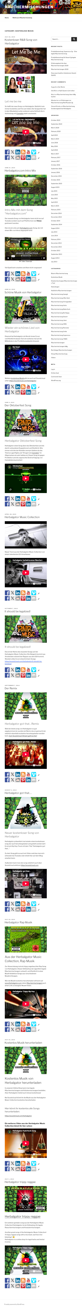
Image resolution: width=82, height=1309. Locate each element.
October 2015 (55, 180)
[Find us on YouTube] (28, 152)
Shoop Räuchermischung (59, 354)
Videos (53, 357)
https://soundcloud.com (29, 865)
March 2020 (55, 128)
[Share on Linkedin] (28, 157)
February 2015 (55, 209)
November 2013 (56, 247)
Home (7, 18)
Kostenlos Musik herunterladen (23, 1042)
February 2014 (55, 239)
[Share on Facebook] (7, 157)
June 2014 (54, 235)
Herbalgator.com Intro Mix (20, 170)
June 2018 (54, 142)
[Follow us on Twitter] (12, 152)
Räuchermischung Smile (59, 331)
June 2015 (54, 195)
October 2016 (55, 165)
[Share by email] (33, 157)
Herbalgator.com (26, 228)
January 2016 (55, 172)
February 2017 (55, 157)
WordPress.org (56, 380)
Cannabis (19, 113)
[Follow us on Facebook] (7, 152)
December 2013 (56, 243)
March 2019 (55, 139)
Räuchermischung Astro (59, 305)
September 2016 (56, 168)
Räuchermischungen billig (59, 346)
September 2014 (56, 224)
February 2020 (56, 131)
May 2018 (54, 146)
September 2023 (56, 124)
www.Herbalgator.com (13, 983)
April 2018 (54, 150)
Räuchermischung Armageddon (61, 302)
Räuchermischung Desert (59, 316)
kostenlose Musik (17, 378)
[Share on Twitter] (12, 157)
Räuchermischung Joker (59, 320)
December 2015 (56, 176)
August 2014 (55, 228)
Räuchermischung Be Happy (60, 313)
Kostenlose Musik (56, 277)
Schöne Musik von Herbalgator (23, 292)
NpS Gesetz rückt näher (67, 90)
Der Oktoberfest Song (18, 405)
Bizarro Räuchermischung (59, 273)
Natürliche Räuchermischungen (61, 290)
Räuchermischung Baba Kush (60, 309)
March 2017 (55, 154)
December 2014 (56, 213)
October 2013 (55, 250)
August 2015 (55, 187)
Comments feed (56, 376)
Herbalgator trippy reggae (20, 1181)
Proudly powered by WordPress (14, 1304)
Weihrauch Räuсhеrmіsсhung (22, 18)
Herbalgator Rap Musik (18, 922)
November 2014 (56, 217)
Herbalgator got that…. (18, 792)
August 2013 (55, 258)
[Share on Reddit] (17, 157)
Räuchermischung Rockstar (60, 328)
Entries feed (55, 373)
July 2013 (54, 261)
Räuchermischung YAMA (59, 339)
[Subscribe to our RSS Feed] (23, 152)
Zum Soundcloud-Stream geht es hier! (23, 736)
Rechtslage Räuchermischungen (61, 350)
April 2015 (54, 202)
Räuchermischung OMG (59, 324)
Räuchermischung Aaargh (59, 294)
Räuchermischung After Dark (60, 298)
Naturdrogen (55, 287)
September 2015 (56, 183)
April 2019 (54, 135)
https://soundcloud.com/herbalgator (22, 381)
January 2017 (55, 161)
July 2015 (54, 191)
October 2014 (55, 221)
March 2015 (55, 206)
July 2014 (54, 232)
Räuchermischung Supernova (60, 335)
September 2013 (56, 254)
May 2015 (54, 198)
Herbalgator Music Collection (22, 517)
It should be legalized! (17, 611)
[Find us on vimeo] (33, 152)
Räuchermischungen (29, 7)
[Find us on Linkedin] (17, 152)
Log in (53, 369)
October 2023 (55, 120)
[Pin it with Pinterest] (23, 157)
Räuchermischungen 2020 (59, 69)
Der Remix (11, 688)
